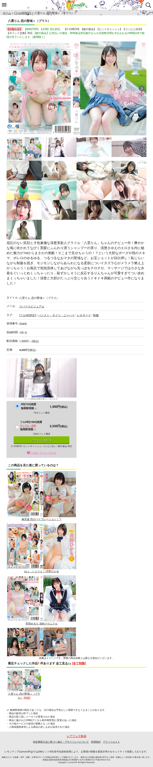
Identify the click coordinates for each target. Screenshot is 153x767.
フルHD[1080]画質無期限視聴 (31, 425)
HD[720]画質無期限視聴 (29, 406)
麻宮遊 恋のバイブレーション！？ (42, 519)
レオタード (84, 315)
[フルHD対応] (22, 13)
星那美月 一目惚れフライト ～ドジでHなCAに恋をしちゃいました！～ (41, 677)
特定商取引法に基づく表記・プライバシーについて (61, 741)
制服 (96, 315)
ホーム (7, 13)
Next (142, 88)
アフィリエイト (111, 741)
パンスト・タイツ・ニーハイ (56, 315)
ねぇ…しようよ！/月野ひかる (41, 571)
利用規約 (96, 741)
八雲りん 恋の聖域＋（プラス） (24, 695)
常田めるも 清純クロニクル (42, 623)
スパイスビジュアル (31, 306)
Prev (11, 88)
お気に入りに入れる (43, 453)
